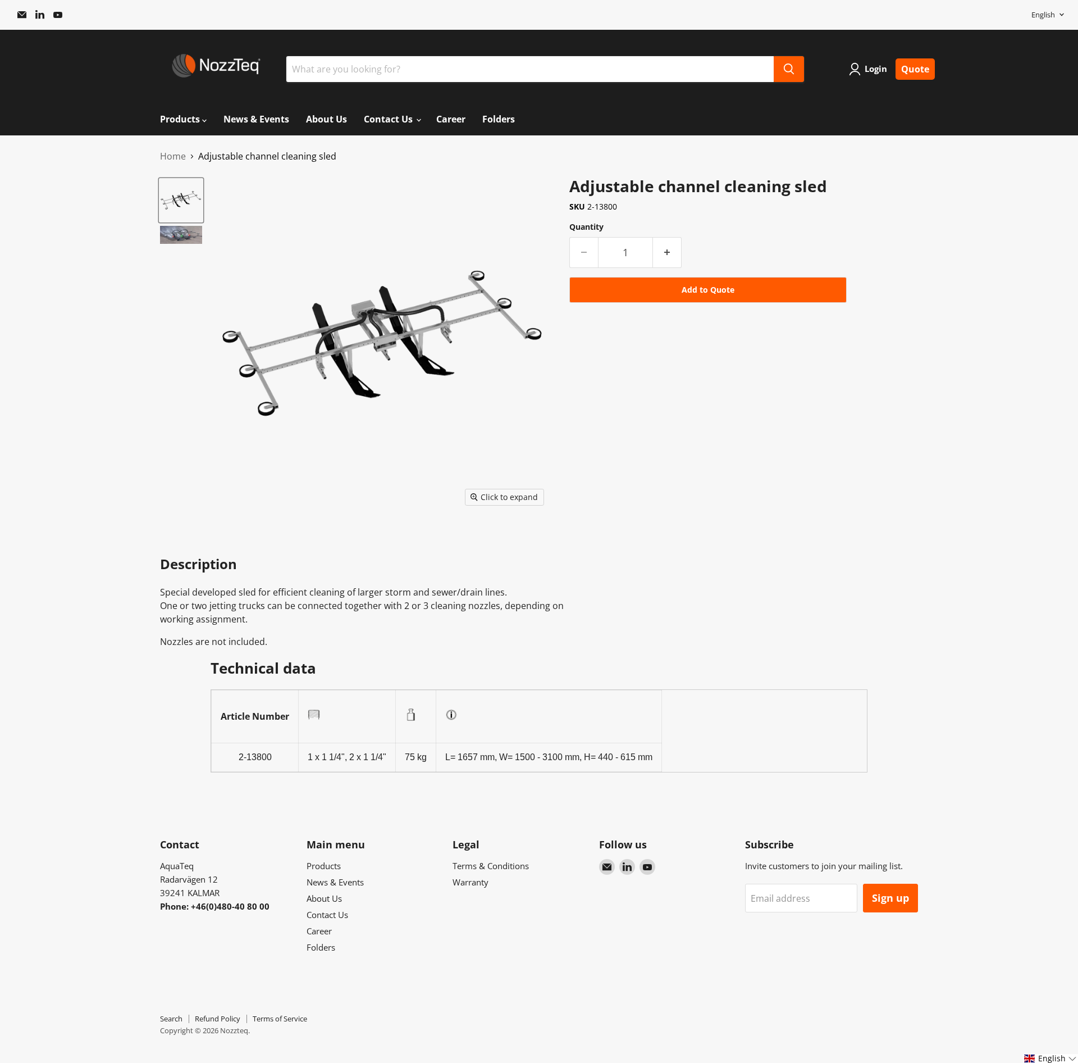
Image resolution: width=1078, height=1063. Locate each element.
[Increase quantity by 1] (667, 252)
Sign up (890, 898)
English (1043, 15)
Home (173, 156)
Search (171, 1019)
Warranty (470, 882)
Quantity (586, 226)
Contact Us (389, 119)
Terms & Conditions (491, 865)
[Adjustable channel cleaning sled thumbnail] (181, 200)
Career (450, 119)
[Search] (789, 69)
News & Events (256, 119)
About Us (326, 119)
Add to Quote (708, 289)
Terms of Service (280, 1019)
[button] (1050, 1058)
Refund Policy (217, 1019)
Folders (498, 119)
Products (181, 119)
